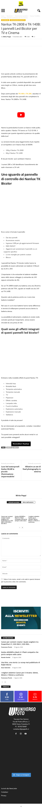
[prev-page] (19, 527)
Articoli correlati (14, 502)
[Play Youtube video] (21, 115)
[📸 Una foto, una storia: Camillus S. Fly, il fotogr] (34, 751)
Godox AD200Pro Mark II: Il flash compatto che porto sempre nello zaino (21, 519)
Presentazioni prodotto (21, 16)
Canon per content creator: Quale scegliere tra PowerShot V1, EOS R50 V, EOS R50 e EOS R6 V (7, 520)
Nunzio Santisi (5, 657)
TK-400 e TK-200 (25, 94)
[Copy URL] (9, 42)
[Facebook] (3, 42)
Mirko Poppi (7, 37)
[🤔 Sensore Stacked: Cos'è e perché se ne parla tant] (7, 767)
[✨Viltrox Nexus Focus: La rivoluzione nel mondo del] (34, 767)
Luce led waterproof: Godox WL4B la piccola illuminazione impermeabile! (10, 471)
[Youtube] (26, 734)
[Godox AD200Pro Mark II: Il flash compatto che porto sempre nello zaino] (21, 510)
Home (2, 16)
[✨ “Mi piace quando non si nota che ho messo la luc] (21, 751)
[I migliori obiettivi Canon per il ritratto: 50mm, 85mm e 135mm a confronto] (34, 510)
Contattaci (4, 792)
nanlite (9, 447)
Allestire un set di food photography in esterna (32, 469)
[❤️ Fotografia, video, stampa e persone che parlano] (34, 759)
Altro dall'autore (28, 502)
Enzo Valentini (5, 668)
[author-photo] (21, 487)
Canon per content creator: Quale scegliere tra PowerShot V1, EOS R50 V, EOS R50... (19, 643)
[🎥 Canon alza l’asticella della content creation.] (21, 759)
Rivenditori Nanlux (21, 443)
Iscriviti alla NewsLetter (9, 788)
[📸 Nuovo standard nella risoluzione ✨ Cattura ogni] (7, 759)
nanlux (15, 447)
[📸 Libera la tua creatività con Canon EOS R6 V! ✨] (7, 751)
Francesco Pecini (6, 647)
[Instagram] (21, 734)
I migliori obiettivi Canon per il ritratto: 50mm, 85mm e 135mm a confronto (33, 519)
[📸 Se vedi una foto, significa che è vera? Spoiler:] (21, 767)
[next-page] (22, 527)
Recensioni (10, 16)
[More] (14, 42)
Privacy (3, 795)
